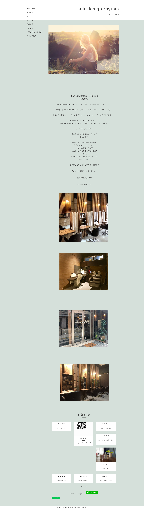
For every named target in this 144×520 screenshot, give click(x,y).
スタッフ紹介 (32, 36)
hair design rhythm (98, 8)
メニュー (30, 16)
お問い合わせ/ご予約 (34, 32)
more (83, 486)
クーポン (30, 20)
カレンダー (31, 28)
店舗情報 (30, 24)
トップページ (32, 8)
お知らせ (30, 12)
